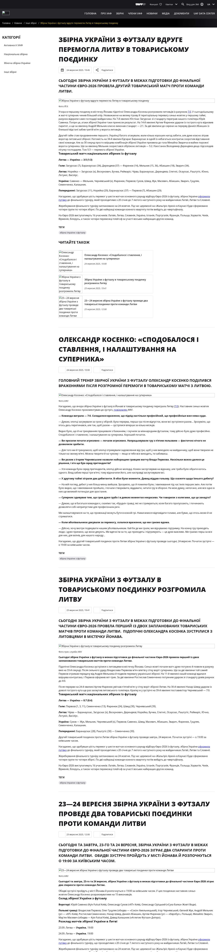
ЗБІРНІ (120, 13)
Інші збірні (31, 23)
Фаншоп (154, 4)
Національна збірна (15, 54)
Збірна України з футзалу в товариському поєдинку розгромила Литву (132, 589)
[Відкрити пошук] (183, 4)
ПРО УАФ (106, 13)
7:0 (189, 111)
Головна (90, 13)
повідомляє (121, 409)
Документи (181, 13)
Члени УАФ (135, 13)
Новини (152, 13)
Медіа (166, 13)
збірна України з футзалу (72, 232)
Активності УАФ (13, 45)
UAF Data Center (204, 13)
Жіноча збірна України (17, 63)
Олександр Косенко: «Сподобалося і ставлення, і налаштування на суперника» (129, 349)
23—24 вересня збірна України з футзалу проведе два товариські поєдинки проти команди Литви (134, 813)
